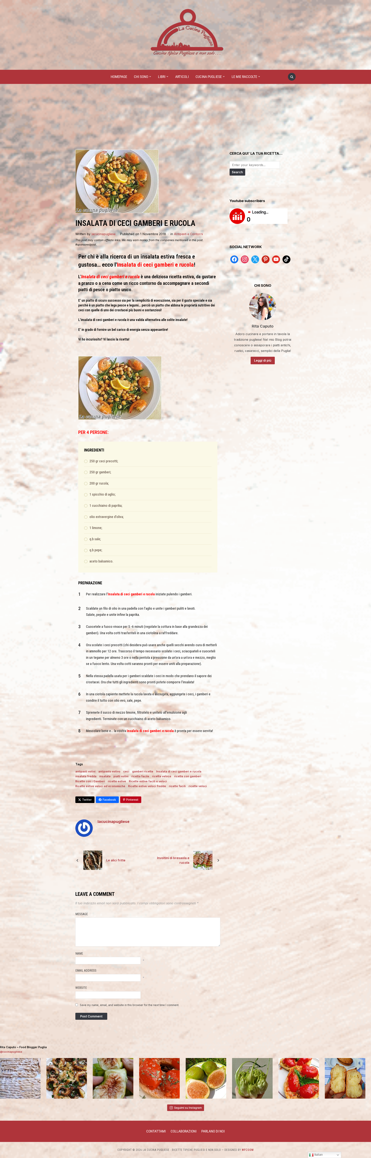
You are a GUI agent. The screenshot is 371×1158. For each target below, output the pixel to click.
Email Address (85, 970)
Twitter (87, 799)
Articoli (182, 76)
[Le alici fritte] (92, 860)
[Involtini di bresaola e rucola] (202, 860)
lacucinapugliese (103, 234)
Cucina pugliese (209, 76)
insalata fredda (85, 776)
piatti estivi (120, 776)
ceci (126, 771)
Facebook (109, 799)
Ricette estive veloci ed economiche (100, 786)
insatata (105, 776)
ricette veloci (198, 786)
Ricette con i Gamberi (90, 781)
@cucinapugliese (11, 1051)
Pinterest (132, 799)
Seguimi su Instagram (188, 1107)
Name (79, 953)
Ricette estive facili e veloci (148, 781)
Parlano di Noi (213, 1131)
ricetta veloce (161, 776)
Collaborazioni (184, 1131)
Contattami (156, 1131)
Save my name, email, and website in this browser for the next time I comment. (129, 1005)
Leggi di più (262, 360)
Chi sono (141, 76)
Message (81, 914)
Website (81, 988)
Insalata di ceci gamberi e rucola (178, 771)
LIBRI (161, 76)
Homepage (119, 76)
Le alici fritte (115, 860)
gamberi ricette (142, 771)
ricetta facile (140, 776)
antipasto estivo (109, 771)
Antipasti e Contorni (188, 234)
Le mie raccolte (244, 76)
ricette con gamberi (187, 776)
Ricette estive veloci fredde (147, 786)
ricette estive (117, 781)
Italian (318, 1154)
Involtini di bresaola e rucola (173, 860)
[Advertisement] (185, 121)
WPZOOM (248, 1149)
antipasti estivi (85, 771)
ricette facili (177, 786)
